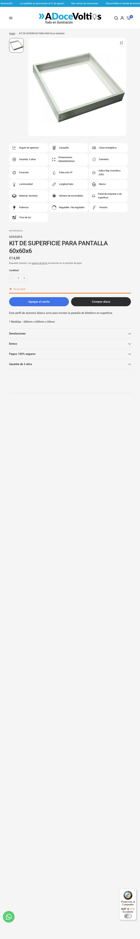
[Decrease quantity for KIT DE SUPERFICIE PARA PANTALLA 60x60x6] (12, 278)
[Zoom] (121, 43)
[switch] (128, 916)
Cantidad (14, 270)
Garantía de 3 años (20, 364)
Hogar (12, 33)
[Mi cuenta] (122, 18)
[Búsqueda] (116, 18)
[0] (128, 18)
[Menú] (134, 891)
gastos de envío (39, 263)
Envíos (13, 343)
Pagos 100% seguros (22, 354)
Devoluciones (17, 333)
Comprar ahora (101, 301)
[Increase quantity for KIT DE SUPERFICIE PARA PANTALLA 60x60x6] (24, 278)
